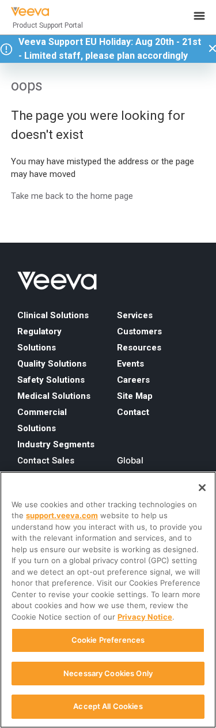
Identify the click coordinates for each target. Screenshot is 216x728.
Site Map (135, 396)
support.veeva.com (62, 515)
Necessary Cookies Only (108, 673)
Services (135, 315)
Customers (139, 331)
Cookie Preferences (108, 639)
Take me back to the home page (72, 196)
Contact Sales (45, 460)
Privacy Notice (145, 616)
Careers (133, 380)
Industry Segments (55, 444)
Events (130, 364)
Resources (139, 347)
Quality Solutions (51, 364)
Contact (133, 412)
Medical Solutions (53, 396)
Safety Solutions (51, 380)
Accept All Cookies (107, 706)
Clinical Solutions (53, 315)
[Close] (202, 487)
